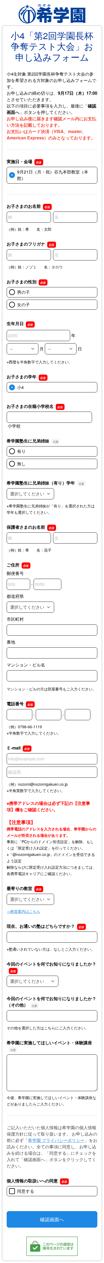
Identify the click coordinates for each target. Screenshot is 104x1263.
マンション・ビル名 (26, 665)
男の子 (23, 292)
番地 (11, 642)
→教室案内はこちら (23, 911)
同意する (25, 1191)
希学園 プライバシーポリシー (56, 1140)
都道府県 (15, 596)
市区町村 (15, 619)
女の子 (23, 304)
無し (21, 464)
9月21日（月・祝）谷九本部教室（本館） (52, 175)
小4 (20, 387)
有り (21, 451)
